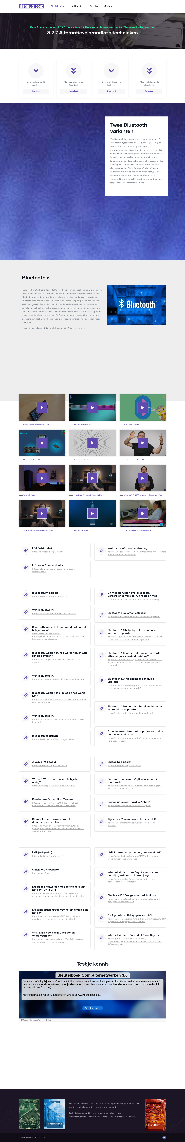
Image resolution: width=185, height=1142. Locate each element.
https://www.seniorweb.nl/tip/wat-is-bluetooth (54, 613)
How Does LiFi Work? (81, 530)
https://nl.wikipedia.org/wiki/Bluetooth (50, 596)
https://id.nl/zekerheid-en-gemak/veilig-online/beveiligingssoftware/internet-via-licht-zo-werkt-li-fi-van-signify (135, 941)
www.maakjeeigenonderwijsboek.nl (85, 1116)
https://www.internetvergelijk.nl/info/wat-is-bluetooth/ (58, 679)
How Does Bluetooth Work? (83, 460)
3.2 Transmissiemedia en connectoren (100, 27)
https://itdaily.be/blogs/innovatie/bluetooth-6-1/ (130, 713)
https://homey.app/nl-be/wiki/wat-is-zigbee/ (129, 805)
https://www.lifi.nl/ (40, 873)
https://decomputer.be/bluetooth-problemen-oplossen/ (134, 616)
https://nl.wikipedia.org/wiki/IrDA (47, 551)
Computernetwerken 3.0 (48, 27)
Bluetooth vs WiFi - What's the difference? (38, 460)
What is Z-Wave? (29, 495)
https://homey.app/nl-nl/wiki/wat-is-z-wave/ (53, 785)
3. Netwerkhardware (71, 27)
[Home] (31, 6)
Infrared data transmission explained (36, 424)
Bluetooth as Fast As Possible (134, 460)
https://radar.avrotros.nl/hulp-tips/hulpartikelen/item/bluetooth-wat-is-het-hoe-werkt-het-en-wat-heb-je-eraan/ (59, 636)
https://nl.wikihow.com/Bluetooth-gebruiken (53, 739)
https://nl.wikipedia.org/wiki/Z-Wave (49, 765)
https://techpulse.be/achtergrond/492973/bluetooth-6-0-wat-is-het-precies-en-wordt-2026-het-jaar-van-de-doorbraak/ (135, 662)
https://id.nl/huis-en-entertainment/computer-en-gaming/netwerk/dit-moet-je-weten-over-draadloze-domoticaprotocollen (58, 828)
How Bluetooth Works (131, 424)
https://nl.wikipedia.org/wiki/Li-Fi (47, 856)
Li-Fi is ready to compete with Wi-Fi (137, 530)
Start (32, 27)
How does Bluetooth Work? (83, 424)
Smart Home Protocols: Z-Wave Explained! (89, 495)
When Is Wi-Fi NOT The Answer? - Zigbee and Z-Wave (143, 495)
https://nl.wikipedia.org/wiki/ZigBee (124, 765)
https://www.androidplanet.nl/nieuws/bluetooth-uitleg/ (134, 599)
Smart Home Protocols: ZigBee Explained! (38, 530)
